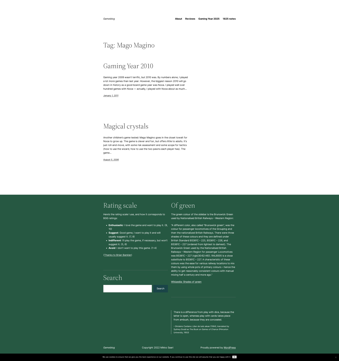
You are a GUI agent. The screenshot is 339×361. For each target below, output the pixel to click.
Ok (234, 357)
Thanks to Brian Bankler (117, 255)
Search (160, 288)
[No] (335, 357)
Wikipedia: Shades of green (186, 281)
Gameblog (109, 18)
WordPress (230, 347)
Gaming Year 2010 (128, 66)
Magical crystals (125, 126)
